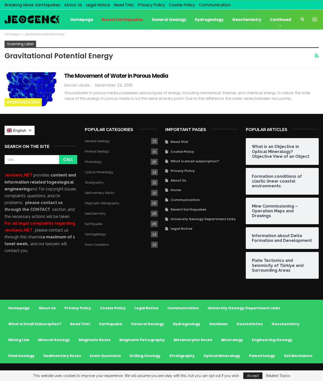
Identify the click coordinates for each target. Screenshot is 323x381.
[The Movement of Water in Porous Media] (31, 89)
